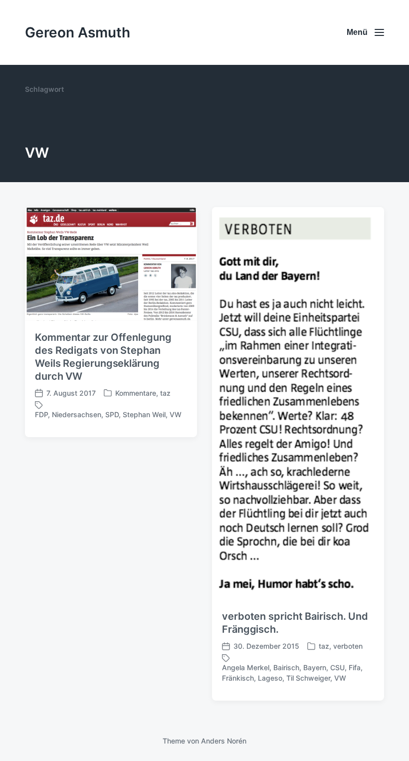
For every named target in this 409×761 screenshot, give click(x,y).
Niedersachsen (76, 414)
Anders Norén (223, 741)
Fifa (355, 667)
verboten (348, 646)
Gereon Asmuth (77, 32)
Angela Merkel (245, 667)
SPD (112, 414)
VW (176, 414)
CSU (337, 667)
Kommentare (135, 393)
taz (165, 393)
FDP (41, 414)
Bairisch (286, 667)
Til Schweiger (308, 678)
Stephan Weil (144, 414)
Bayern (314, 667)
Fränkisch (238, 678)
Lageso (270, 678)
